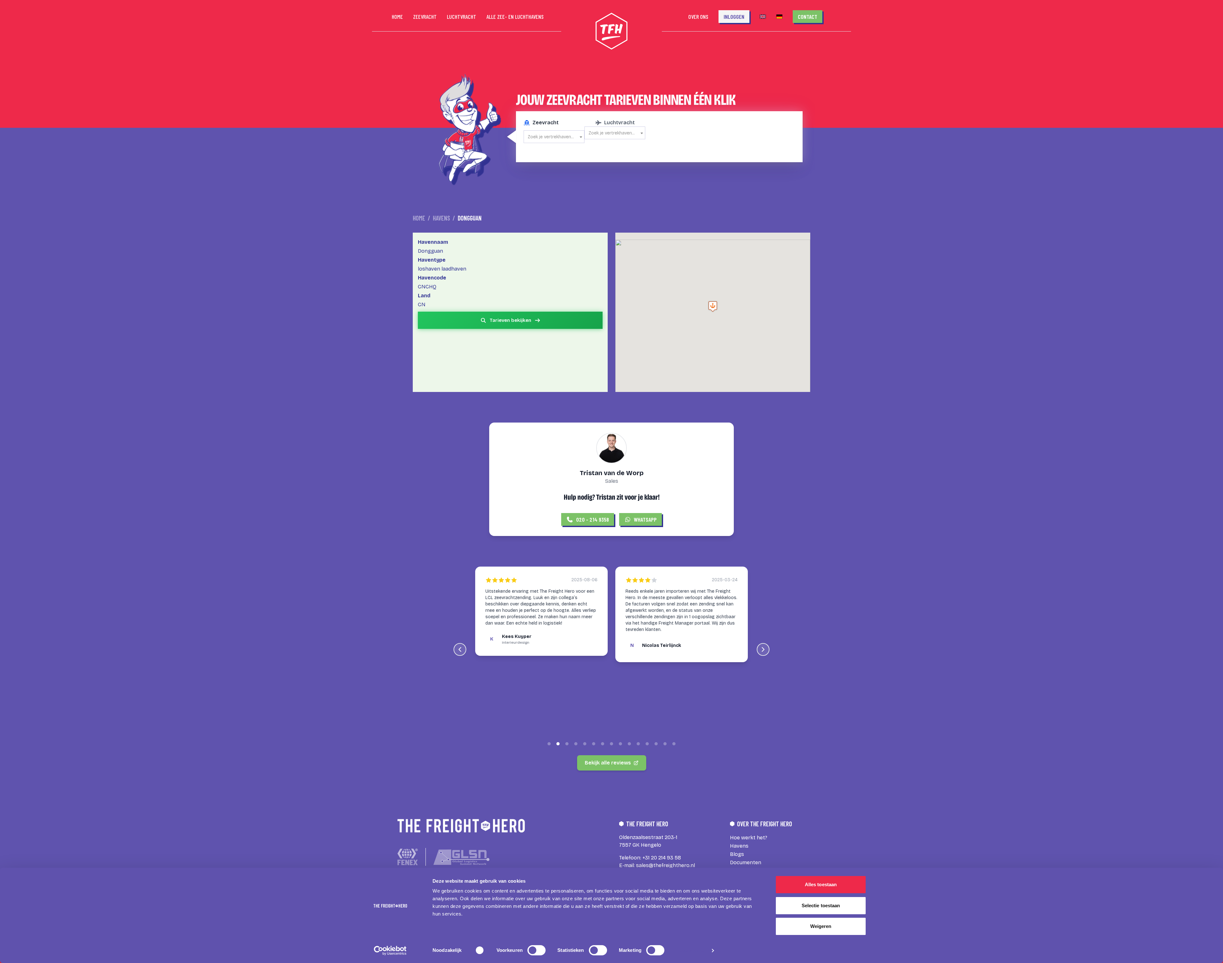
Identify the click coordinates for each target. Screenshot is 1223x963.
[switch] (536, 950)
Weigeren (821, 926)
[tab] (549, 744)
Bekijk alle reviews (608, 763)
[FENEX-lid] (407, 857)
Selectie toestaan (821, 905)
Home (419, 218)
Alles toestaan (821, 884)
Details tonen (691, 950)
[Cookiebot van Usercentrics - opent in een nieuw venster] (390, 950)
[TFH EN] (763, 16)
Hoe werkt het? (748, 838)
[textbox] (554, 137)
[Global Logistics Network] (461, 857)
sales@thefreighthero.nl (665, 865)
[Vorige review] (460, 649)
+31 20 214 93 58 (661, 858)
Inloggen (734, 16)
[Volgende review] (763, 649)
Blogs (737, 854)
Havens (441, 218)
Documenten (745, 862)
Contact (807, 16)
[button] (713, 306)
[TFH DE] (779, 16)
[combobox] (554, 136)
